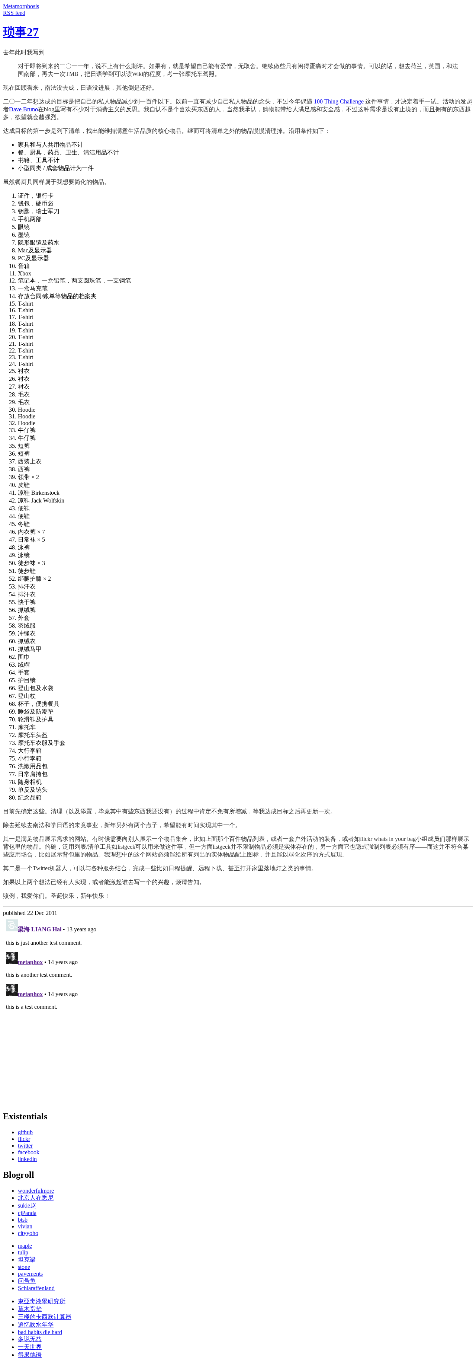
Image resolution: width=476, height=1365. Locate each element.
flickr (24, 1139)
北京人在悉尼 (36, 1198)
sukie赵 (27, 1205)
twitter (25, 1145)
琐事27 (21, 32)
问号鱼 (27, 1281)
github (25, 1132)
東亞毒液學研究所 (41, 1301)
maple (25, 1246)
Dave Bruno (23, 109)
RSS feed (14, 13)
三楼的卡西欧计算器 (44, 1317)
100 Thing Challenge (339, 101)
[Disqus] (238, 1009)
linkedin (27, 1159)
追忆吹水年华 (36, 1324)
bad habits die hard (40, 1332)
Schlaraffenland (36, 1288)
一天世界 (30, 1347)
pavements (30, 1273)
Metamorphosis (21, 6)
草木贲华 (30, 1309)
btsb (23, 1219)
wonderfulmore (36, 1190)
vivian (25, 1226)
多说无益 (30, 1339)
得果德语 (30, 1355)
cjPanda (27, 1213)
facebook (28, 1152)
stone (24, 1267)
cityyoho (28, 1233)
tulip (23, 1252)
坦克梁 (27, 1259)
